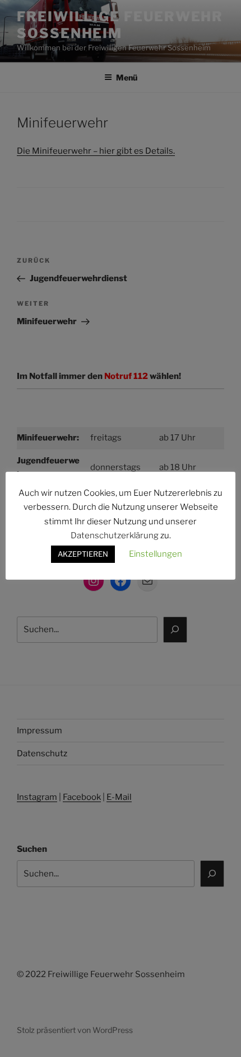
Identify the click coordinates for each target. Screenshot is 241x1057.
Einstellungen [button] (155, 554)
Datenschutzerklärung (115, 535)
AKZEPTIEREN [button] (83, 553)
